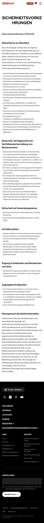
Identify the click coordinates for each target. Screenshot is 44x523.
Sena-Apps (28, 458)
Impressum (34, 508)
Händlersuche (7, 449)
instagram (10, 397)
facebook (16, 397)
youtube (22, 397)
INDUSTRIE (7, 424)
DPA (3, 511)
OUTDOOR (7, 415)
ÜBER (4, 435)
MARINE (6, 419)
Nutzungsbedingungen (19, 508)
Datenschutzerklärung (10, 456)
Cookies (5, 508)
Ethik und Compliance (10, 452)
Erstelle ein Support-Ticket (31, 440)
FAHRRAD (6, 410)
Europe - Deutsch (14, 390)
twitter (4, 397)
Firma (4, 439)
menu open (40, 3)
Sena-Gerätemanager (32, 455)
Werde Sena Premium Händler (32, 445)
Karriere (5, 442)
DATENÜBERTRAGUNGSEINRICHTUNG (19, 428)
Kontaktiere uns (8, 445)
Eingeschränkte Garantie (30, 450)
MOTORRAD (7, 406)
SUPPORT (28, 435)
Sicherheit (11, 511)
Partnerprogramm (30, 462)
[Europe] (36, 3)
